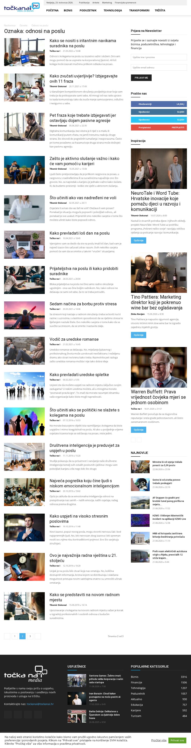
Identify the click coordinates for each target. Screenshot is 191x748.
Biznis (68, 10)
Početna (52, 10)
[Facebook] (163, 2)
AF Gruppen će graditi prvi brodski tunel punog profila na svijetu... (168, 501)
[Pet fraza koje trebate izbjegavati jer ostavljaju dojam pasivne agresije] (24, 127)
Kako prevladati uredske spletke (79, 374)
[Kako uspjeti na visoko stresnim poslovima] (24, 527)
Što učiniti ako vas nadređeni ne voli (83, 197)
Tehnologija (113, 10)
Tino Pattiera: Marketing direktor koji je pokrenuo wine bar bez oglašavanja (156, 302)
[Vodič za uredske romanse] (24, 351)
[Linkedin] (169, 2)
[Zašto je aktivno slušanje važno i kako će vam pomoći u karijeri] (24, 170)
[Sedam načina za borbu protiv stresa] (24, 315)
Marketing (107, 2)
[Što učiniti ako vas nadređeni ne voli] (24, 209)
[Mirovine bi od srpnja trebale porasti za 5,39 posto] (140, 466)
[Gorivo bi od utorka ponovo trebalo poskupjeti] (140, 484)
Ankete (96, 2)
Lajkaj (180, 104)
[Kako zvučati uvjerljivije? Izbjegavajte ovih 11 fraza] (24, 87)
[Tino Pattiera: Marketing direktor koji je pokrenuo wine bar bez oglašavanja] (159, 272)
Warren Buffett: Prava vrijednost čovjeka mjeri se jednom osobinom (158, 397)
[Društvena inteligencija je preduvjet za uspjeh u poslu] (24, 457)
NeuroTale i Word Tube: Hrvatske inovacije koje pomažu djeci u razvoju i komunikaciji (155, 201)
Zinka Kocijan (138, 314)
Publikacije (84, 2)
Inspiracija (138, 141)
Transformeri (139, 10)
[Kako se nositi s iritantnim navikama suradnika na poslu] (24, 52)
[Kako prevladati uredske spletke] (24, 386)
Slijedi (180, 111)
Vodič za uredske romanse (74, 339)
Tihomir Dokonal (58, 86)
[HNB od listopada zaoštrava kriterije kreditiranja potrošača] (140, 538)
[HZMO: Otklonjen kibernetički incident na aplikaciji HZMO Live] (140, 520)
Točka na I (55, 51)
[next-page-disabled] (139, 440)
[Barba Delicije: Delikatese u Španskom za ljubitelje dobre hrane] (77, 716)
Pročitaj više (159, 740)
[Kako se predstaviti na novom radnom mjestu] (24, 606)
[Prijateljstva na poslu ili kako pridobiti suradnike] (24, 280)
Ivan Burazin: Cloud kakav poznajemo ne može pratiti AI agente (104, 697)
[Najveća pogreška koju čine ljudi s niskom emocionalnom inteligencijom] (24, 492)
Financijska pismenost (125, 2)
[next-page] (38, 636)
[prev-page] (7, 636)
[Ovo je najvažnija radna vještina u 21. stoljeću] (24, 567)
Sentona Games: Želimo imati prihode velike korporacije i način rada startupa (106, 679)
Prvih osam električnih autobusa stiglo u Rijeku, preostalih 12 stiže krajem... (170, 554)
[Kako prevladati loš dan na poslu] (24, 245)
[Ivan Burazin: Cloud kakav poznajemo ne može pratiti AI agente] (77, 698)
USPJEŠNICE (77, 666)
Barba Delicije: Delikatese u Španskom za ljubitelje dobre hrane (104, 715)
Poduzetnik (88, 10)
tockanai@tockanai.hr (40, 704)
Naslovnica (9, 25)
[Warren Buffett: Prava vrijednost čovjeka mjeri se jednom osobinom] (159, 367)
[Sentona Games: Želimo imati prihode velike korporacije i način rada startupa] (77, 680)
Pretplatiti (178, 127)
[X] (175, 2)
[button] (182, 10)
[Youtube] (181, 2)
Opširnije (138, 240)
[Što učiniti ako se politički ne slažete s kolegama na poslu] (24, 421)
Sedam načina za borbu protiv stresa (83, 304)
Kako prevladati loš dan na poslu (80, 233)
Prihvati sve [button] (177, 740)
